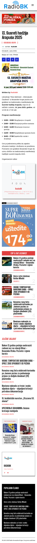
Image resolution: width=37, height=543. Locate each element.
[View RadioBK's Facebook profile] (12, 183)
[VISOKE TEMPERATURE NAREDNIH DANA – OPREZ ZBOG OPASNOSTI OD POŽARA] (7, 290)
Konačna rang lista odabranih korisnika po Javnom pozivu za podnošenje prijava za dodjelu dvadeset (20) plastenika (23, 308)
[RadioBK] (3, 47)
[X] (8, 59)
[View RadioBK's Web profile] (16, 183)
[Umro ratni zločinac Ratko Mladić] (7, 278)
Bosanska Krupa (19, 270)
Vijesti (16, 281)
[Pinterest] (12, 59)
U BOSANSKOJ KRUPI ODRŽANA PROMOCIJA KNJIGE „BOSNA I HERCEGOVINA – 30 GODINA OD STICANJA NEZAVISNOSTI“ (27, 441)
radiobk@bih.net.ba (13, 193)
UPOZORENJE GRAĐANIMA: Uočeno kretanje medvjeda (15, 409)
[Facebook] (4, 59)
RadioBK (14, 47)
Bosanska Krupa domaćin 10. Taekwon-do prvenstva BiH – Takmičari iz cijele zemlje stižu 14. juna (10, 439)
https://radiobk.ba (8, 469)
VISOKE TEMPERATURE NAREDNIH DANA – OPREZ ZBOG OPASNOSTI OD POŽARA (23, 291)
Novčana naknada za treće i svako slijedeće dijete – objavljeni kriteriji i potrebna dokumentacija (24, 325)
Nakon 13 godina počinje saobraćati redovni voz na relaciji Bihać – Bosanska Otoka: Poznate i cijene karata (24, 263)
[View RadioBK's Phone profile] (24, 183)
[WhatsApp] (17, 59)
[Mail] (8, 472)
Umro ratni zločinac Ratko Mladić (21, 277)
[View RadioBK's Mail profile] (20, 183)
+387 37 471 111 (27, 191)
